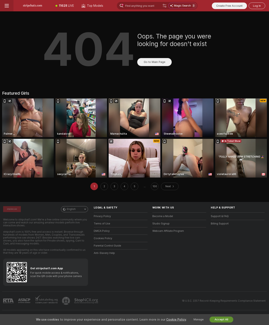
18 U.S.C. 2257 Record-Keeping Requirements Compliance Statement (224, 300)
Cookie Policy (176, 319)
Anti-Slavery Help (104, 253)
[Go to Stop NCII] (86, 300)
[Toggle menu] (6, 5)
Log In (257, 5)
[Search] (164, 6)
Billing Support (220, 223)
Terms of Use (102, 223)
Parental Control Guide (107, 245)
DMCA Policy (102, 230)
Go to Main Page (154, 62)
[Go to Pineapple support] (66, 301)
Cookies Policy (103, 238)
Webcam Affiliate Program (168, 230)
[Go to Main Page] (32, 5)
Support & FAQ (220, 216)
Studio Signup (161, 223)
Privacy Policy (102, 216)
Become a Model (162, 216)
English (71, 209)
